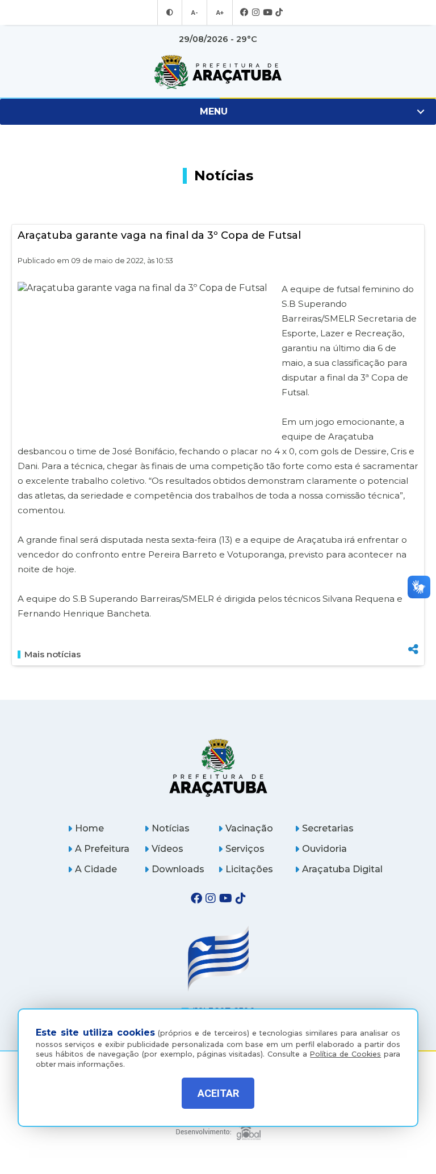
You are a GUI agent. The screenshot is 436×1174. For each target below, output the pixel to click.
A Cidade (96, 869)
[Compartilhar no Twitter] (413, 609)
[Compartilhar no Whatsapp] (413, 628)
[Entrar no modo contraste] (170, 12)
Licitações (249, 869)
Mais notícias (52, 654)
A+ (220, 12)
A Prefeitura (102, 848)
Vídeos (167, 848)
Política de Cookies (345, 1054)
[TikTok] (279, 13)
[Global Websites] (218, 1128)
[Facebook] (244, 13)
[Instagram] (255, 13)
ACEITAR (218, 1093)
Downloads (178, 869)
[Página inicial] (218, 768)
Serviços (245, 848)
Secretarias (328, 828)
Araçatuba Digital (342, 869)
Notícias (171, 828)
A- (194, 12)
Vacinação (249, 828)
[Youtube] (267, 13)
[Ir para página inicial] (218, 72)
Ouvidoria (324, 848)
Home (89, 828)
